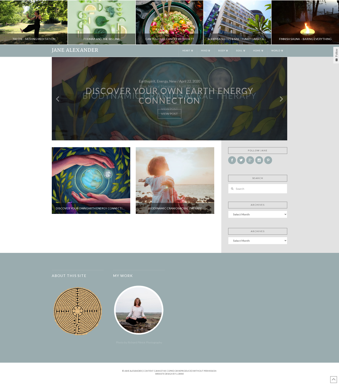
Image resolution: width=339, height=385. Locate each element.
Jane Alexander (75, 50)
